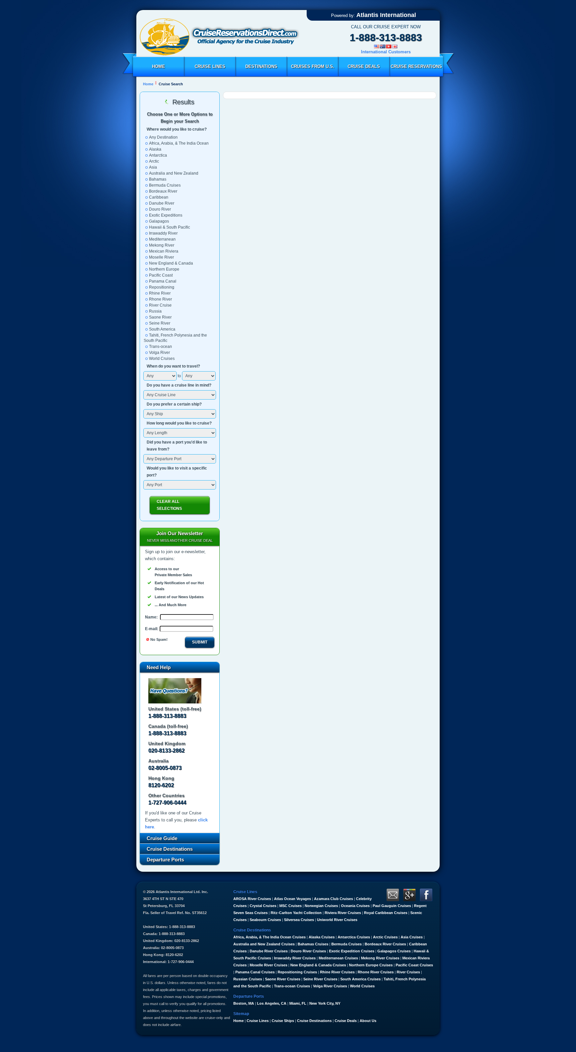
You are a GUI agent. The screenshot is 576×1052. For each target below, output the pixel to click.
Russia (155, 311)
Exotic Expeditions (165, 215)
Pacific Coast (161, 275)
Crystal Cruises (263, 906)
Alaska (155, 149)
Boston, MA (243, 1003)
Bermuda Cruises (165, 185)
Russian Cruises (247, 979)
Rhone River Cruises (376, 972)
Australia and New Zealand (173, 173)
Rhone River (160, 299)
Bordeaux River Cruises (385, 944)
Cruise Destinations (314, 1021)
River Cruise (160, 305)
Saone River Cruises (282, 979)
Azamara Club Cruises (333, 899)
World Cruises (162, 358)
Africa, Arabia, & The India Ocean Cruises (269, 937)
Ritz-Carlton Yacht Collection (296, 913)
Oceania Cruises (355, 906)
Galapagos (159, 221)
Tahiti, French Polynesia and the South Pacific (175, 338)
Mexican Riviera (163, 251)
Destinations (261, 66)
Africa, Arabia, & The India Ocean (179, 143)
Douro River (160, 209)
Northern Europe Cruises (371, 965)
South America (162, 329)
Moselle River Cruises (268, 965)
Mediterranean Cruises (338, 958)
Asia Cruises (412, 937)
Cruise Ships (283, 1021)
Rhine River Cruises (337, 972)
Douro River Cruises (308, 951)
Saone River (160, 317)
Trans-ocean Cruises (292, 986)
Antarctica (158, 155)
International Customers (386, 51)
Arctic (154, 161)
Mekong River (161, 245)
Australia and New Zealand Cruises (264, 944)
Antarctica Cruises (354, 937)
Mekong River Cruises (380, 958)
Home (158, 66)
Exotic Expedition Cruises (351, 951)
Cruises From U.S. (312, 66)
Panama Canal (162, 281)
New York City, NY (324, 1003)
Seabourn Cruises (265, 920)
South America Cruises (360, 979)
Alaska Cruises (322, 937)
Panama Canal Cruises (255, 972)
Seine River (159, 323)
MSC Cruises (290, 906)
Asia (153, 167)
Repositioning (161, 287)
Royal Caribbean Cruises (385, 913)
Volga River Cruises (330, 986)
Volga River (159, 352)
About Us (368, 1021)
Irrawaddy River (163, 233)
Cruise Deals (364, 66)
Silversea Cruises (299, 920)
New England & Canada (171, 263)
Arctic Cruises (385, 937)
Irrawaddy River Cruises (295, 958)
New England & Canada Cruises (318, 965)
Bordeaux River (163, 191)
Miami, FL (297, 1003)
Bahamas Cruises (313, 944)
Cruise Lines (210, 66)
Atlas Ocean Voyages (292, 899)
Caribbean (158, 197)
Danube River (161, 203)
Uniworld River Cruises (337, 920)
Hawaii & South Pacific (169, 227)
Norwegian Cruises (321, 906)
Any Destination (163, 137)
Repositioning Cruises (297, 972)
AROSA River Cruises (252, 899)
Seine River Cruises (320, 979)
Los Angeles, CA (271, 1003)
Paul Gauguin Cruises (392, 906)
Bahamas (157, 179)
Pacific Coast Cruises (414, 965)
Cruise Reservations (416, 66)
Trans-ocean (160, 346)
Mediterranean (162, 239)
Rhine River (160, 293)
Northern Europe (164, 269)
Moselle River (161, 257)
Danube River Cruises (269, 951)
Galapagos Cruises (394, 951)
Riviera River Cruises (343, 913)
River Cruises (408, 972)
